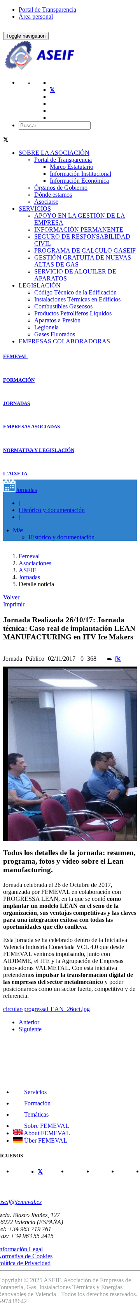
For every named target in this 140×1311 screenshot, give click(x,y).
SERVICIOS (35, 208)
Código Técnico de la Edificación (75, 292)
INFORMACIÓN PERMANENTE (78, 229)
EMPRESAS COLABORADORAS (64, 341)
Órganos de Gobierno (61, 187)
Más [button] (18, 530)
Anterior (29, 1022)
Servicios (35, 1092)
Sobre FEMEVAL (46, 1125)
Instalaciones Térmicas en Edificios (77, 299)
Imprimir (13, 604)
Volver (11, 597)
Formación (37, 1103)
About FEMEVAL (46, 1133)
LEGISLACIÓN (40, 285)
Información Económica (79, 180)
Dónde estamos (53, 194)
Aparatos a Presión (57, 320)
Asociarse (46, 201)
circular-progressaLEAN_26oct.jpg (46, 1009)
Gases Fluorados (54, 334)
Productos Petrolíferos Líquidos (73, 313)
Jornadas (26, 490)
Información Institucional (80, 173)
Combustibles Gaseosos (63, 306)
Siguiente (30, 1029)
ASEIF (27, 570)
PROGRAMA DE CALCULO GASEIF (85, 250)
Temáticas (36, 1114)
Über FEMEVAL (45, 1140)
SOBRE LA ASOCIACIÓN (54, 152)
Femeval (29, 556)
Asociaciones (35, 563)
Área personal (36, 16)
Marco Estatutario (71, 166)
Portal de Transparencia (47, 9)
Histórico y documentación (52, 510)
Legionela (46, 327)
